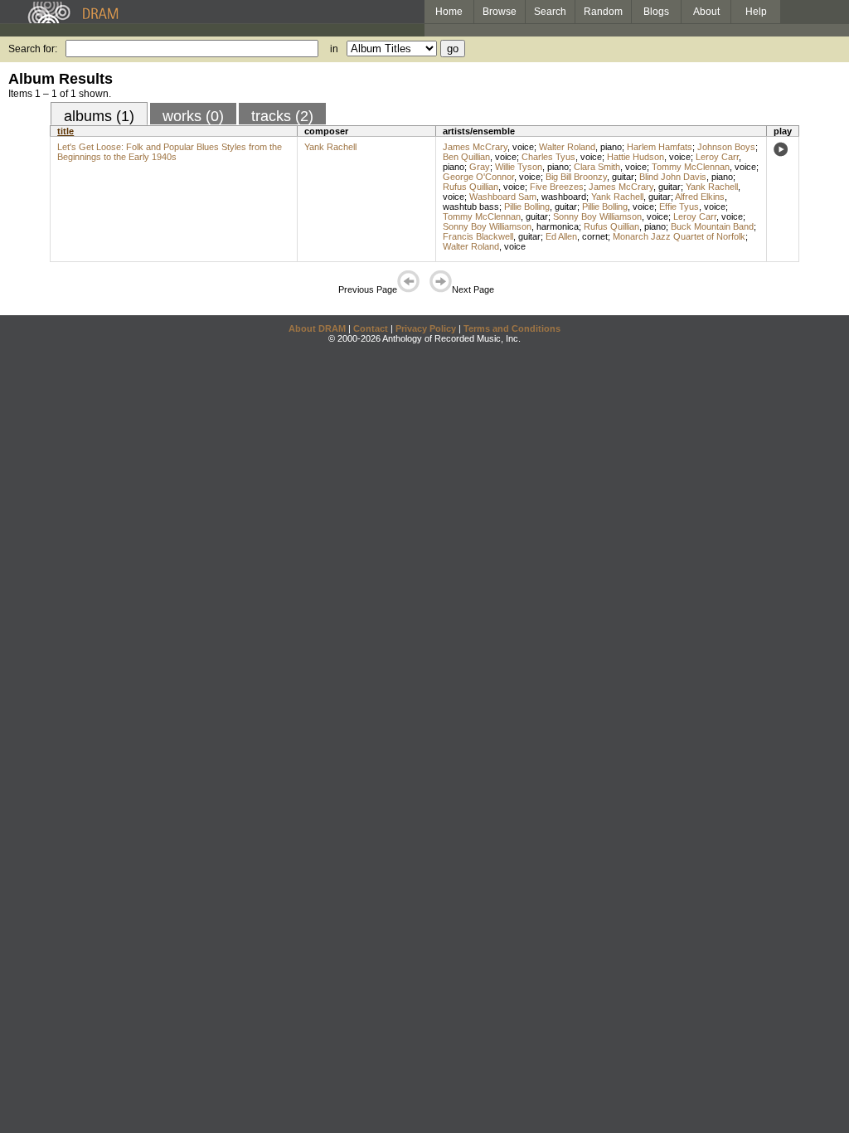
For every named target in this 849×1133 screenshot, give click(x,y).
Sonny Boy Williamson (597, 216)
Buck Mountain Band (712, 226)
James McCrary (475, 147)
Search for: (32, 49)
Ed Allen (561, 236)
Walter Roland (567, 147)
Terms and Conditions (511, 328)
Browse (500, 11)
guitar (623, 177)
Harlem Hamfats (659, 147)
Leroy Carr (717, 157)
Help (756, 11)
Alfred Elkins (700, 197)
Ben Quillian (466, 157)
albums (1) (99, 116)
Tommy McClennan (691, 167)
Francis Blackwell (478, 236)
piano (611, 147)
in (334, 49)
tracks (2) (282, 116)
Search (550, 11)
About (706, 11)
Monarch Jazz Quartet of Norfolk (679, 236)
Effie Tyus (679, 207)
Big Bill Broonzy (576, 177)
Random (603, 11)
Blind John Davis (672, 177)
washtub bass (471, 207)
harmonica (557, 226)
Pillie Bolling (527, 207)
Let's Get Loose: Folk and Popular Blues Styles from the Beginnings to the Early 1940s (169, 152)
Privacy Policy (425, 328)
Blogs (656, 11)
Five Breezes (557, 187)
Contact (370, 328)
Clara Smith (597, 167)
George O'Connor (478, 177)
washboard (563, 197)
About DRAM (317, 328)
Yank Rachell (330, 147)
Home (449, 11)
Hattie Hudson (635, 157)
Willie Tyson (518, 167)
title (65, 131)
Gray (479, 167)
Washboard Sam (502, 197)
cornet (595, 236)
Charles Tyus (548, 157)
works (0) (193, 116)
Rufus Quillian (470, 187)
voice (523, 147)
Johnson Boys (726, 147)
